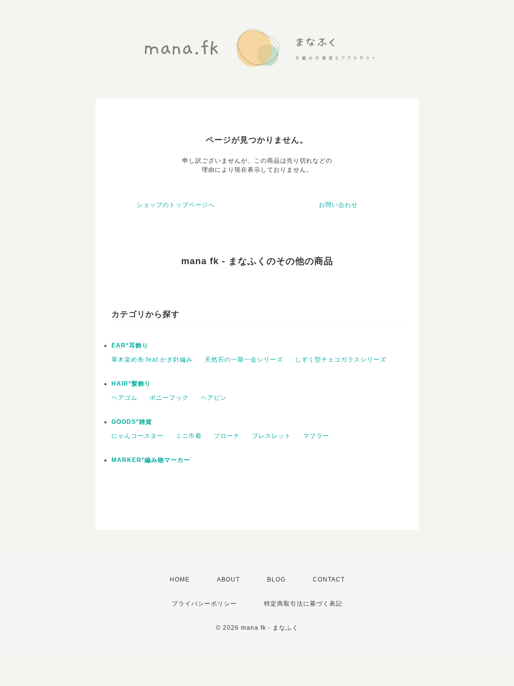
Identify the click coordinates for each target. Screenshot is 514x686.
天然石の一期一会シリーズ (244, 359)
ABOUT (228, 579)
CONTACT (329, 579)
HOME (180, 579)
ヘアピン (214, 397)
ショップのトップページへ (176, 204)
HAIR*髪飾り (131, 383)
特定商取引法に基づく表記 (303, 603)
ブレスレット (271, 435)
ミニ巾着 (189, 435)
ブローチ (227, 435)
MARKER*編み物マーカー (150, 460)
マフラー (316, 435)
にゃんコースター (137, 435)
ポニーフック (169, 397)
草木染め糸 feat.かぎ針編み (152, 359)
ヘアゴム (124, 397)
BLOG (276, 579)
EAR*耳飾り (130, 345)
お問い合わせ (338, 204)
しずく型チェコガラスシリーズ (341, 359)
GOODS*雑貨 (131, 421)
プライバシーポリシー (204, 603)
